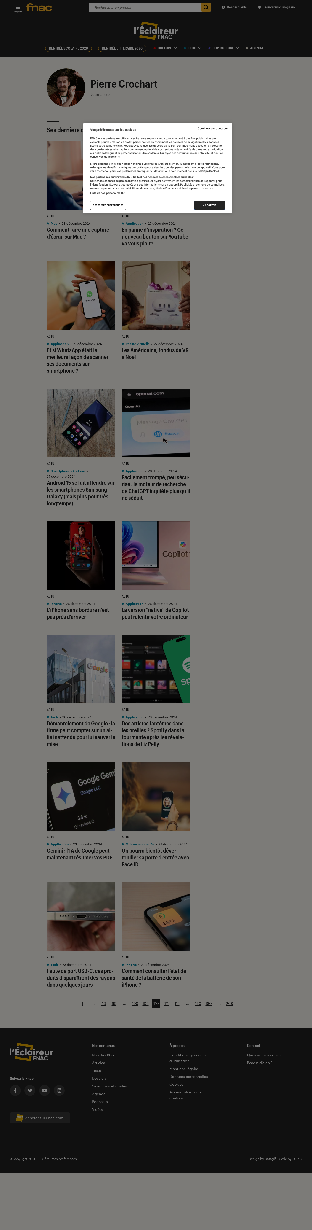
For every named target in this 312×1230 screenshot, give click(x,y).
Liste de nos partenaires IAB (107, 193)
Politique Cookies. (208, 171)
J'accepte (209, 205)
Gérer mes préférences (108, 205)
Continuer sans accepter (213, 128)
